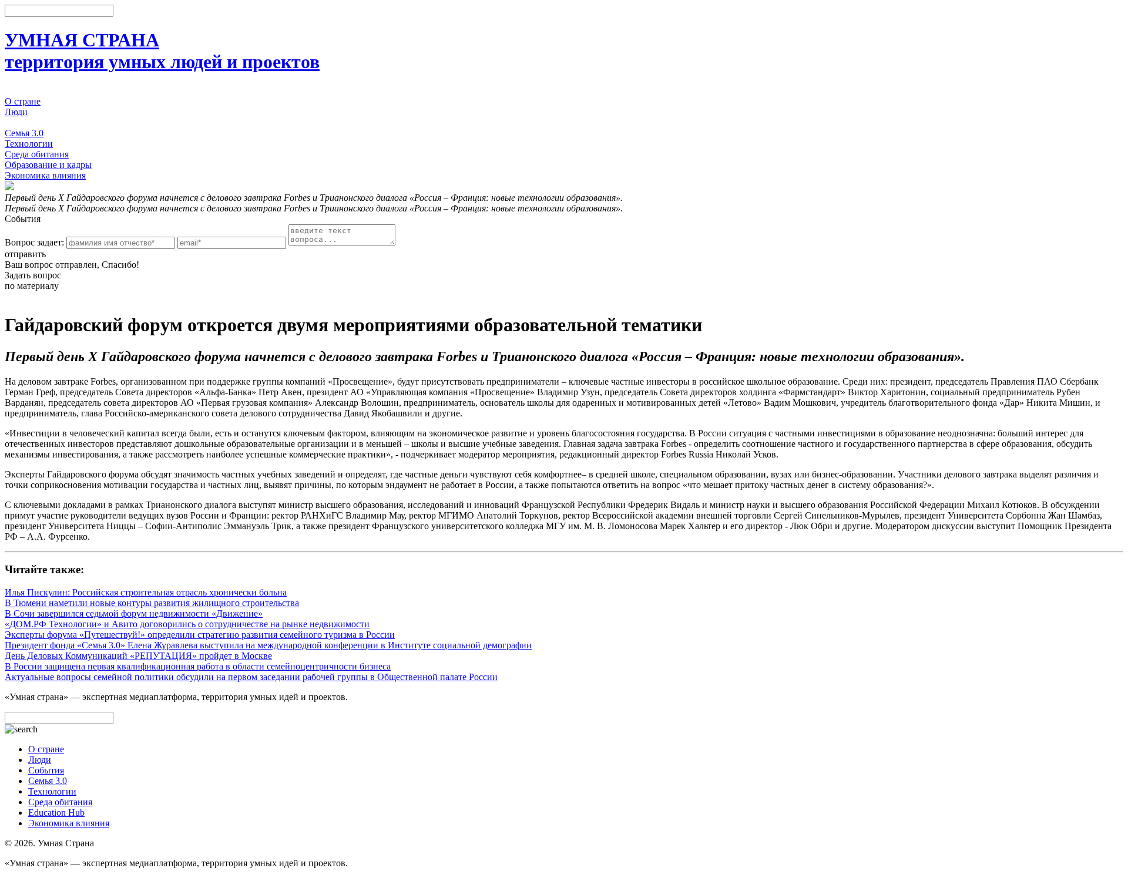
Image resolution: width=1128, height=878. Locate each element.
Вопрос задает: (34, 242)
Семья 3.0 (24, 133)
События (23, 122)
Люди (16, 112)
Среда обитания (37, 154)
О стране (23, 101)
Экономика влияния (45, 175)
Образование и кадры (48, 165)
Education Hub (56, 813)
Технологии (29, 144)
